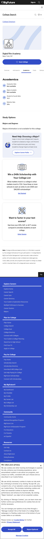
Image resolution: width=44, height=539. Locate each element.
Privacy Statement (13, 522)
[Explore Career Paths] (22, 145)
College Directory (9, 22)
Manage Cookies (22, 535)
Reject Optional (32, 529)
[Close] (40, 465)
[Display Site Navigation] (42, 7)
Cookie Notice (19, 520)
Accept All (11, 529)
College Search (9, 14)
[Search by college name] (35, 14)
